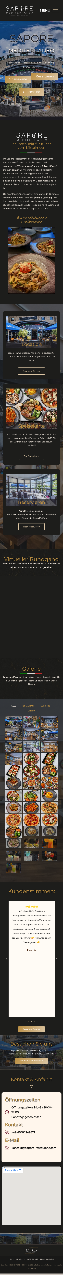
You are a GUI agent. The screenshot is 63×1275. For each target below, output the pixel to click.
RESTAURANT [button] (28, 706)
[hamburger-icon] (56, 10)
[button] (6, 959)
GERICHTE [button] (45, 706)
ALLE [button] (13, 706)
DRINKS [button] (31, 711)
